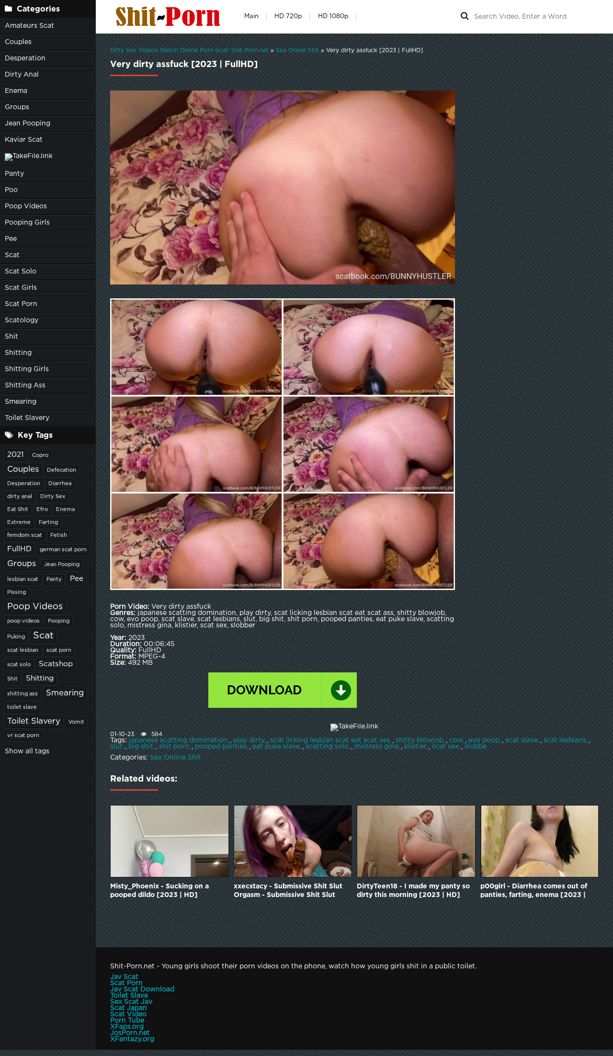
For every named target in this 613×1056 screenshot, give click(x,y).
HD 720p (288, 16)
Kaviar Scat (24, 140)
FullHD (19, 549)
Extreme (19, 522)
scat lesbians (565, 740)
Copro (40, 455)
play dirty (248, 740)
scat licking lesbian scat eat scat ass (330, 740)
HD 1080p (333, 16)
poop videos (23, 621)
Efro (42, 509)
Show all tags (27, 751)
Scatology (21, 320)
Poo (11, 190)
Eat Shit (17, 509)
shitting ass (22, 694)
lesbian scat (22, 579)
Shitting (18, 353)
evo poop (483, 740)
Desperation (25, 58)
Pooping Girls (27, 223)
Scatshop (56, 664)
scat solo (19, 664)
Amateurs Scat (29, 26)
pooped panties (221, 746)
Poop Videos (26, 206)
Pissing (16, 592)
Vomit (76, 722)
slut (116, 746)
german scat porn (63, 549)
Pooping (58, 621)
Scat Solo (20, 271)
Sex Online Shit (175, 758)
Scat (12, 255)
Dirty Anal (22, 75)
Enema (16, 91)
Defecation (61, 470)
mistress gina (376, 746)
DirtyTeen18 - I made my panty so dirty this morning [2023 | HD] (413, 891)
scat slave (521, 740)
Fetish (58, 535)
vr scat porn (23, 735)
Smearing (20, 402)
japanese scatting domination (178, 740)
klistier (415, 746)
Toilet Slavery (27, 418)
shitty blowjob (419, 740)
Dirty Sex (52, 496)
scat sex (445, 746)
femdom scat (24, 535)
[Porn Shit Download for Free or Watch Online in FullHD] (170, 17)
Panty (14, 174)
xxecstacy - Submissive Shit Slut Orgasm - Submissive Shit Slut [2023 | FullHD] (288, 891)
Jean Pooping (27, 123)
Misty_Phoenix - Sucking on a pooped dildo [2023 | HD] (159, 891)
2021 (15, 455)
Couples (18, 42)
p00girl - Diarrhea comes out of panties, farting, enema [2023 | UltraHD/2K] (533, 891)
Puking (16, 637)
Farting (48, 522)
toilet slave (22, 707)
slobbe (476, 746)
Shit (11, 337)
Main (251, 16)
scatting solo (327, 746)
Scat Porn (21, 304)
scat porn (58, 650)
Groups (17, 107)
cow (456, 740)
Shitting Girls (27, 369)
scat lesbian (22, 650)
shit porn (174, 746)
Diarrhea (59, 483)
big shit (140, 746)
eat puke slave (276, 746)
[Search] (464, 16)
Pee (11, 239)
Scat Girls (21, 288)
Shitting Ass (25, 385)
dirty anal (19, 496)
